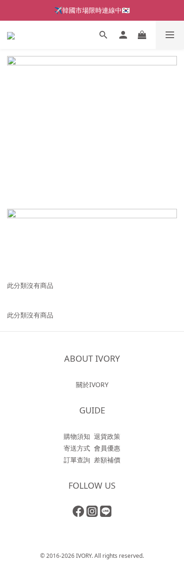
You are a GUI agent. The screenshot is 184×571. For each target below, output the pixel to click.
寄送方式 (77, 448)
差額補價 (107, 459)
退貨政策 (107, 436)
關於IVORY (92, 384)
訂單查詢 (77, 459)
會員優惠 (107, 448)
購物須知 (77, 436)
